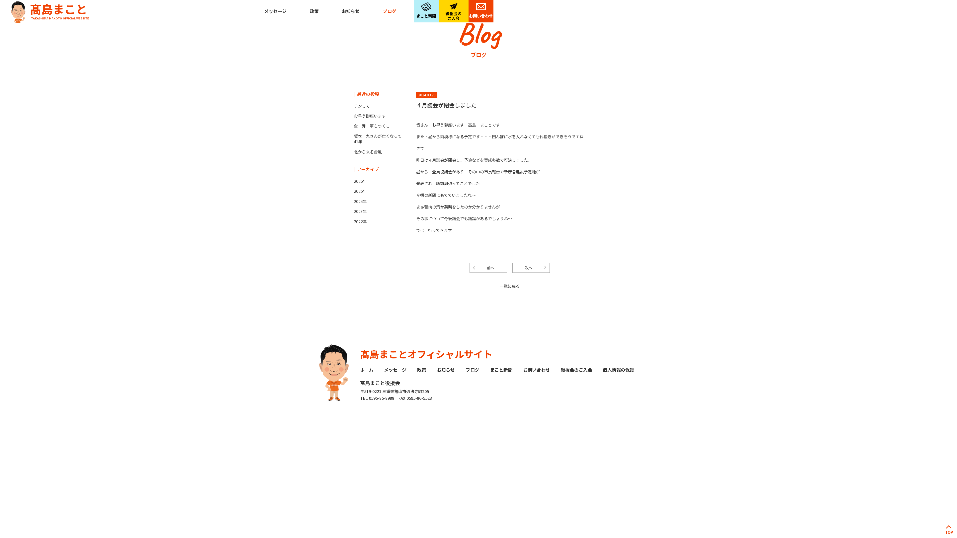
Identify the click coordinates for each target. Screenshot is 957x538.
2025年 (360, 191)
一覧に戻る (510, 286)
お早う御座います (370, 116)
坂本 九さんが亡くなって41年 (377, 138)
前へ (490, 267)
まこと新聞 (426, 16)
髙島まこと (59, 10)
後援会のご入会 (454, 15)
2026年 (360, 181)
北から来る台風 (368, 152)
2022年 (360, 221)
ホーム (366, 369)
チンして (362, 106)
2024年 (360, 201)
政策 (314, 11)
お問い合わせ (481, 16)
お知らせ (351, 11)
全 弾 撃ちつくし (372, 126)
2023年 (360, 211)
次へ (528, 267)
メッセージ (275, 11)
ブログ (389, 11)
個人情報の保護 (618, 369)
